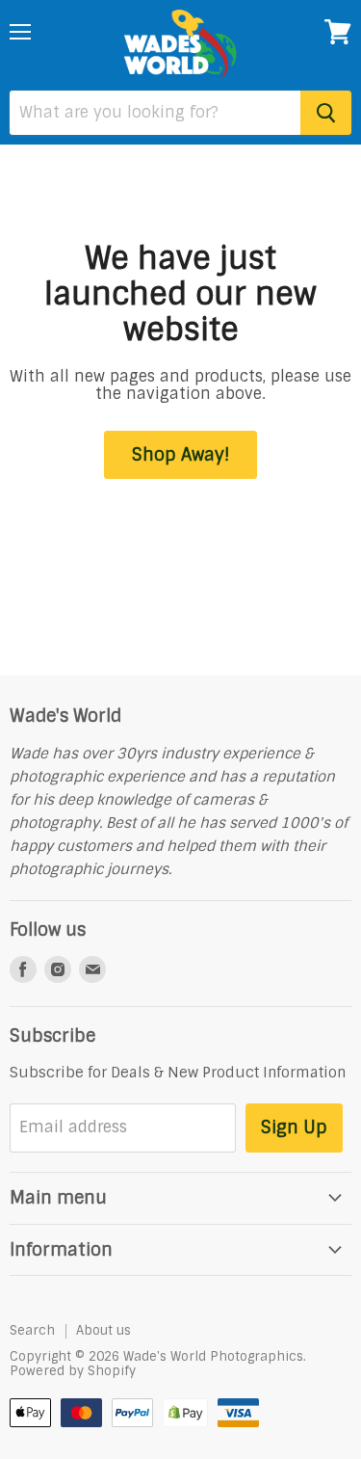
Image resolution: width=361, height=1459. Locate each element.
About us (103, 1330)
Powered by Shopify (73, 1371)
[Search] (325, 113)
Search (32, 1330)
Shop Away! (180, 454)
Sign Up (294, 1127)
